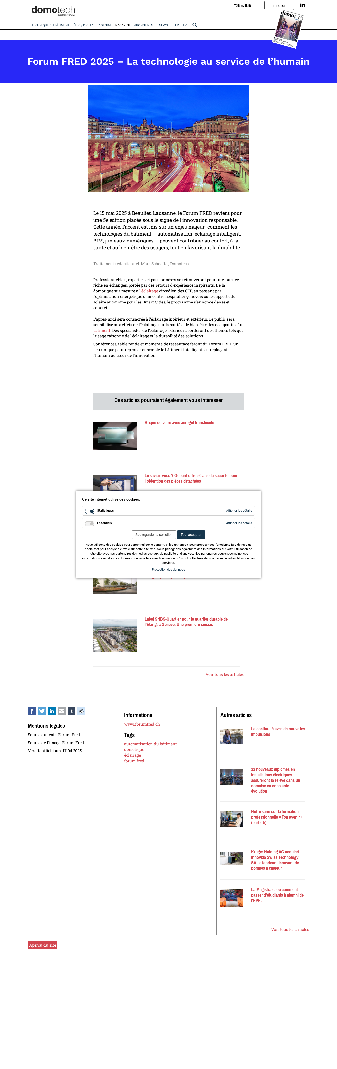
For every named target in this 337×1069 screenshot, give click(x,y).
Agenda (105, 25)
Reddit (84, 712)
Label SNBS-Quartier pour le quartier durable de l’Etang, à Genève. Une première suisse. (186, 622)
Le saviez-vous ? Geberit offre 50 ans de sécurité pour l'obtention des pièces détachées (191, 478)
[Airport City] (115, 582)
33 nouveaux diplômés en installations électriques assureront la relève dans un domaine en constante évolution (275, 780)
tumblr (74, 712)
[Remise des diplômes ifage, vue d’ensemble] (231, 777)
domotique (134, 749)
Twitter (44, 712)
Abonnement (144, 25)
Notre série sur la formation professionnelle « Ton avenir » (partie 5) (277, 817)
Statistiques (105, 510)
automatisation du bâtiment (150, 743)
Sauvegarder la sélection (154, 535)
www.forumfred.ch (142, 723)
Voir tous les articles (225, 674)
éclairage (132, 755)
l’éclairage (148, 290)
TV (185, 25)
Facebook (35, 712)
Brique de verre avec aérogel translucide (179, 422)
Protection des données (168, 569)
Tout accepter (191, 535)
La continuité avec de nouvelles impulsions (278, 732)
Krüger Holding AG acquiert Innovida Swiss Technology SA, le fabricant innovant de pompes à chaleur (275, 860)
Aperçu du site (42, 945)
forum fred (134, 760)
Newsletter (169, 25)
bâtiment (101, 330)
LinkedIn (54, 712)
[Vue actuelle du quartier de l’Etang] (115, 635)
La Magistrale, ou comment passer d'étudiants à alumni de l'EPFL (277, 895)
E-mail (64, 712)
